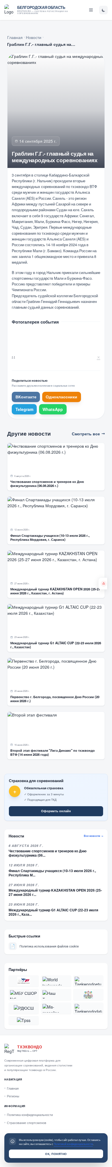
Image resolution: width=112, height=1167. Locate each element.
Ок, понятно (56, 1154)
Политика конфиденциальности (30, 1114)
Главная (15, 37)
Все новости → (93, 836)
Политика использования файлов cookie (44, 946)
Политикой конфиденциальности (73, 1144)
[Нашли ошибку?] (102, 583)
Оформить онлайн (56, 810)
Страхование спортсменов (26, 1122)
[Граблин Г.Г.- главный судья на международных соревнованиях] (33, 337)
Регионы (13, 1096)
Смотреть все (86, 433)
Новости (33, 37)
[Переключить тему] (103, 10)
